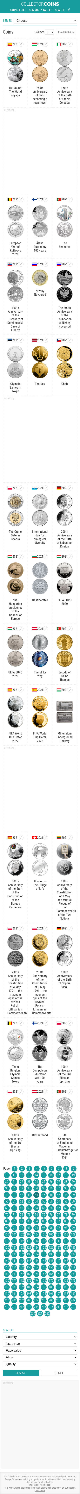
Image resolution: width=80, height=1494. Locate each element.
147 (58, 1261)
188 (65, 1287)
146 (51, 1261)
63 (28, 1208)
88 (65, 1221)
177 (58, 1280)
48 (65, 1195)
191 (14, 1294)
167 (58, 1274)
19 (73, 1175)
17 (58, 1175)
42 (21, 1195)
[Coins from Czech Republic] (59, 340)
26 (51, 1182)
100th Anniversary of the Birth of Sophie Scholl (64, 979)
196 (51, 1294)
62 (21, 1208)
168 (65, 1274)
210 (6, 1307)
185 (43, 1287)
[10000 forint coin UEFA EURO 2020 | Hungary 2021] (70, 556)
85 (43, 1221)
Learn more (40, 1490)
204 (36, 1300)
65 (43, 1208)
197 (58, 1294)
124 (36, 1247)
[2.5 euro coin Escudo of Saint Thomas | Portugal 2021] (70, 628)
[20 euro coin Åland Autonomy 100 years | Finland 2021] (45, 199)
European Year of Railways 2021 (15, 248)
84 (36, 1221)
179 (73, 1280)
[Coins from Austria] (34, 628)
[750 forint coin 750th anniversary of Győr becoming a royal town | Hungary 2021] (45, 44)
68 (65, 1208)
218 (65, 1307)
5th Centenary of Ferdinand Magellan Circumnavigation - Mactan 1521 (65, 1146)
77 (58, 1214)
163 (29, 1274)
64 (36, 1208)
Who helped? (45, 1485)
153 (29, 1267)
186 (51, 1287)
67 (58, 1208)
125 (43, 1247)
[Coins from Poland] (9, 488)
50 (6, 1201)
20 (6, 1182)
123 (29, 1247)
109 (73, 1234)
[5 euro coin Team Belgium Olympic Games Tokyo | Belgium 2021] (21, 1023)
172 (21, 1280)
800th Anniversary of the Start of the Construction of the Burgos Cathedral (15, 894)
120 (6, 1247)
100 (6, 1234)
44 (36, 1195)
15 (43, 1175)
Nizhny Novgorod (40, 293)
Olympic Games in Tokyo (15, 387)
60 (6, 1208)
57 (58, 1201)
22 (21, 1182)
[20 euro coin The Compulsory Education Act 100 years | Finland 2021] (45, 1023)
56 (51, 1201)
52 (21, 1201)
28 (65, 1182)
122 (21, 1247)
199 (73, 1294)
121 (14, 1247)
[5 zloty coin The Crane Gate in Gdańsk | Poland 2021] (21, 488)
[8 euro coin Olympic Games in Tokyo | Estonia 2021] (21, 340)
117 (58, 1241)
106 (51, 1234)
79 (73, 1214)
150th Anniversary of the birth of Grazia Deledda (64, 95)
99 (73, 1228)
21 (14, 1182)
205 (43, 1300)
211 (14, 1307)
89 (73, 1221)
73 (28, 1214)
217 (58, 1307)
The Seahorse (64, 245)
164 (36, 1274)
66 (51, 1208)
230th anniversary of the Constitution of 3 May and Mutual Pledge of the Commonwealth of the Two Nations (65, 899)
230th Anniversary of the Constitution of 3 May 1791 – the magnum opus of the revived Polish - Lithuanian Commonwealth (15, 992)
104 (36, 1234)
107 (58, 1234)
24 (36, 1182)
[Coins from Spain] (9, 44)
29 (73, 1182)
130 (6, 1254)
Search (60, 10)
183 (29, 1287)
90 (6, 1228)
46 (51, 1195)
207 (58, 1300)
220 (32, 1313)
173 (29, 1280)
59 (73, 1201)
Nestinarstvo (40, 600)
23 (28, 1182)
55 (43, 1201)
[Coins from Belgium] (9, 199)
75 (43, 1214)
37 (58, 1188)
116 (51, 1241)
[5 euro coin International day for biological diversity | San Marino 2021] (45, 488)
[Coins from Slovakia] (9, 264)
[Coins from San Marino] (34, 488)
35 (43, 1188)
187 (58, 1287)
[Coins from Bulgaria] (34, 556)
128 (65, 1247)
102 (21, 1234)
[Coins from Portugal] (59, 199)
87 (58, 1221)
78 (65, 1214)
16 (51, 1175)
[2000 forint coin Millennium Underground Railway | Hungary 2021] (70, 689)
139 (73, 1254)
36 (51, 1188)
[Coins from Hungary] (34, 44)
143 (29, 1261)
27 (58, 1182)
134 (36, 1254)
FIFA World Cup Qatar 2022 (15, 737)
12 (21, 1175)
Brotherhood (40, 1135)
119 (73, 1241)
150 (6, 1267)
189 (73, 1287)
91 (14, 1228)
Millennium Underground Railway (65, 737)
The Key (40, 384)
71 (14, 1214)
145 (43, 1261)
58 (65, 1201)
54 (36, 1201)
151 (14, 1267)
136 (51, 1254)
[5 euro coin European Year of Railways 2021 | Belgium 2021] (21, 199)
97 (58, 1228)
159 (73, 1267)
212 (21, 1307)
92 (21, 1228)
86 (51, 1221)
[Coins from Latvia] (34, 340)
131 (14, 1254)
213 (29, 1307)
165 (43, 1274)
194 (36, 1294)
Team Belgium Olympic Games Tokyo (15, 1074)
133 (29, 1254)
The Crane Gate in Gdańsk (15, 535)
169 (73, 1274)
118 (65, 1241)
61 (14, 1208)
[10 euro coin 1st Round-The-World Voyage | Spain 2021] (21, 44)
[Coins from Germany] (59, 488)
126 (51, 1247)
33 (28, 1188)
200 (6, 1300)
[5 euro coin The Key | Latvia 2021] (45, 340)
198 (65, 1294)
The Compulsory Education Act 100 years (40, 1074)
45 (43, 1195)
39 (73, 1188)
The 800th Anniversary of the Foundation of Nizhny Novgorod (64, 317)
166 (51, 1274)
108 (65, 1234)
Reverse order (66, 32)
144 (36, 1261)
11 (14, 1175)
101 (14, 1234)
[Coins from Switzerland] (34, 837)
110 (6, 1241)
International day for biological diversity (40, 537)
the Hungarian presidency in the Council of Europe (15, 609)
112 (21, 1241)
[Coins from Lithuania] (59, 837)
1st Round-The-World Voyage (15, 91)
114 (36, 1241)
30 (6, 1188)
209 (73, 1300)
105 (43, 1234)
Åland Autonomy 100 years (40, 246)
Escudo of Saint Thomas (64, 676)
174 (36, 1280)
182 (21, 1287)
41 (14, 1195)
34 (36, 1188)
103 (29, 1234)
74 (36, 1214)
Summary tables (40, 10)
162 (21, 1274)
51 (14, 1201)
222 (47, 1313)
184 (36, 1287)
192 (21, 1294)
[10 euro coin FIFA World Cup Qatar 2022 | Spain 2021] (21, 689)
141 (14, 1261)
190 (6, 1294)
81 (14, 1221)
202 (21, 1300)
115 (43, 1241)
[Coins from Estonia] (9, 340)
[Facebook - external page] (69, 10)
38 (65, 1188)
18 (65, 1175)
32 (21, 1188)
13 (28, 1175)
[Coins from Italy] (59, 44)
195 (43, 1294)
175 (43, 1280)
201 (14, 1300)
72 (21, 1214)
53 (28, 1201)
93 (28, 1228)
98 (65, 1228)
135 (43, 1254)
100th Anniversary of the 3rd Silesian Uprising (64, 1074)
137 (58, 1254)
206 (51, 1300)
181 (14, 1287)
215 (43, 1307)
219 (73, 1307)
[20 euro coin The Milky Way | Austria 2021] (45, 628)
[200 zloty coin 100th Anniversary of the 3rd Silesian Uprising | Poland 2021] (21, 1091)
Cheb (64, 384)
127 (58, 1247)
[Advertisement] (40, 152)
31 (14, 1188)
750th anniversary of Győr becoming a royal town (40, 95)
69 (73, 1208)
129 (73, 1247)
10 (6, 1175)
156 (51, 1267)
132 (21, 1254)
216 (51, 1307)
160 (6, 1274)
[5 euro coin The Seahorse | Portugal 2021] (70, 199)
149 (73, 1261)
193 (29, 1294)
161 (14, 1274)
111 (14, 1241)
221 (40, 1313)
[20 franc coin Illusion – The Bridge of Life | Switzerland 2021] (45, 837)
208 (65, 1300)
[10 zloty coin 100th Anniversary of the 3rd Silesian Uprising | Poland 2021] (70, 1023)
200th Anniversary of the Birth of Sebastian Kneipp (64, 539)
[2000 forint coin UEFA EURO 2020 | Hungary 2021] (21, 628)
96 (51, 1228)
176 (51, 1280)
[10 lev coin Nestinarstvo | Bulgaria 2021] (45, 556)
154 (36, 1267)
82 (21, 1221)
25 (43, 1182)
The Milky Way (40, 674)
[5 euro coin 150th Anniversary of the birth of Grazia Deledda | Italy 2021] (70, 44)
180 (6, 1287)
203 (29, 1300)
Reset (59, 1372)
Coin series (18, 10)
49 (73, 1195)
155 (43, 1267)
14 (36, 1175)
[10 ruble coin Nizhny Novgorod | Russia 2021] (45, 264)
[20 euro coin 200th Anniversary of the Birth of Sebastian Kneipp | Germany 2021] (70, 488)
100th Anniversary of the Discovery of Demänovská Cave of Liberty (15, 319)
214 (36, 1307)
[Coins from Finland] (34, 199)
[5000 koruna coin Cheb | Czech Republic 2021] (70, 340)
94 (36, 1228)
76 (51, 1214)
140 (6, 1261)
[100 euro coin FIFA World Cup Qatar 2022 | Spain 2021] (45, 689)
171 (14, 1280)
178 (65, 1280)
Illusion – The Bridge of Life (40, 885)
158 (65, 1267)
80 (6, 1221)
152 (21, 1267)
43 (28, 1195)
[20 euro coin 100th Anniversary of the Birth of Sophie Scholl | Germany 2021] (70, 928)
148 (65, 1261)
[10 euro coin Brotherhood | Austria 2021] (45, 1091)
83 (28, 1221)
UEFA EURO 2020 (64, 602)
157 (58, 1267)
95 (43, 1228)
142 (21, 1261)
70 (6, 1214)
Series (7, 20)
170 (6, 1280)
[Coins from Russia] (34, 264)
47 (58, 1195)
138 (65, 1254)
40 (6, 1195)
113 (29, 1241)
